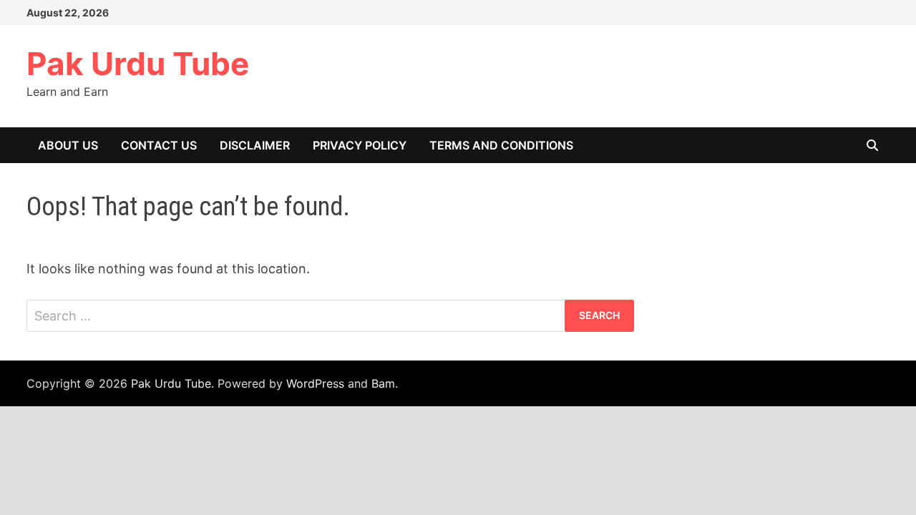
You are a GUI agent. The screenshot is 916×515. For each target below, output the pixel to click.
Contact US (159, 145)
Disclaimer (255, 145)
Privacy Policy (359, 145)
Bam (383, 383)
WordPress (315, 383)
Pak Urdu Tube (137, 63)
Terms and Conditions (501, 145)
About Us (68, 145)
